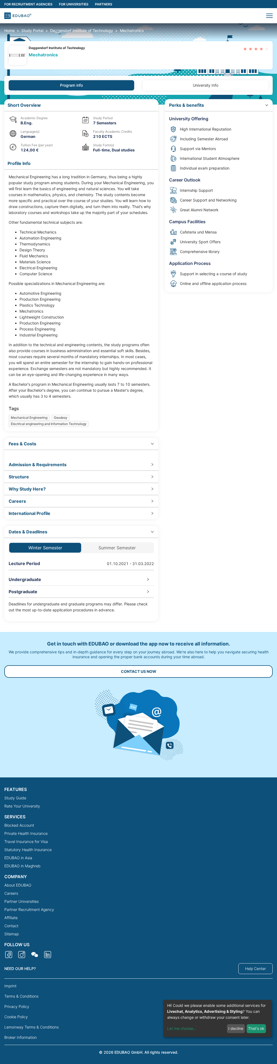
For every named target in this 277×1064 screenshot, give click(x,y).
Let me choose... (181, 1028)
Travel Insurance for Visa (26, 841)
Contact (11, 925)
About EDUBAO (17, 885)
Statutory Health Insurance (28, 849)
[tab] (81, 444)
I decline (235, 1028)
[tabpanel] (138, 360)
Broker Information (20, 1037)
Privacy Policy (16, 1006)
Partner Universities (21, 901)
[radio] (245, 48)
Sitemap (11, 934)
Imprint (10, 986)
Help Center (255, 968)
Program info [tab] (71, 85)
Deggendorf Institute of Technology (81, 30)
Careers (11, 893)
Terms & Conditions (21, 996)
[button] (269, 15)
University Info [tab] (205, 85)
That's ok (256, 1028)
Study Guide (15, 798)
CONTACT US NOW (138, 671)
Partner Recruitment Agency (29, 909)
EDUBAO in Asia (18, 857)
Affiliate (11, 917)
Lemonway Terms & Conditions (31, 1027)
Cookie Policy (16, 1016)
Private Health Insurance (26, 833)
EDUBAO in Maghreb (22, 866)
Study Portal (32, 30)
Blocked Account (19, 825)
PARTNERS (103, 4)
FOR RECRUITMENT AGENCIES (28, 4)
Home (9, 30)
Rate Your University (22, 806)
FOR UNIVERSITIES (73, 4)
